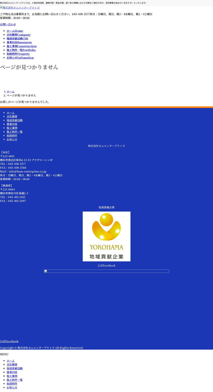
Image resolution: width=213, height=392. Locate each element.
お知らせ (12, 139)
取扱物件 (12, 135)
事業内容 (12, 124)
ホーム (11, 112)
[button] (106, 341)
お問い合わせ (8, 24)
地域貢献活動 (15, 120)
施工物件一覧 (15, 132)
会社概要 (12, 116)
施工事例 (12, 128)
